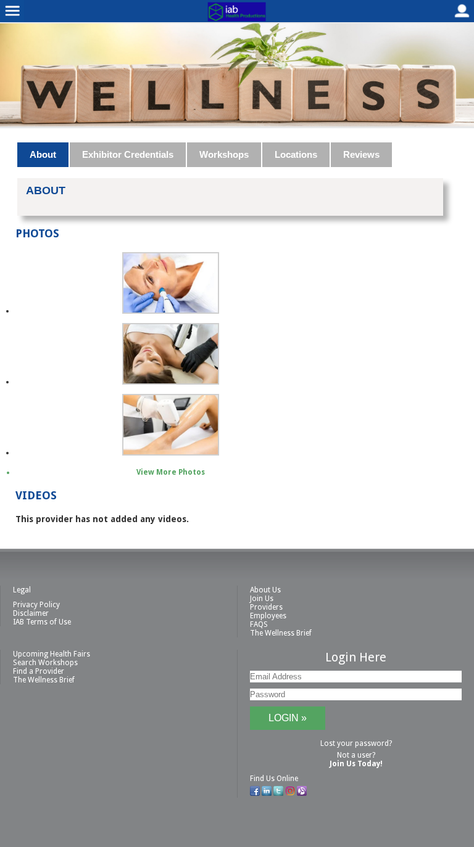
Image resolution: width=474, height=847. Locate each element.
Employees (268, 616)
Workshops (224, 154)
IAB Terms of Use (42, 622)
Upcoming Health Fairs (51, 654)
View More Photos (170, 472)
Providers (266, 607)
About (43, 154)
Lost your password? (356, 743)
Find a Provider (38, 671)
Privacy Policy (36, 604)
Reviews (361, 154)
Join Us (261, 598)
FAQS (259, 624)
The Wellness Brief (281, 633)
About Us (265, 590)
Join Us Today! (356, 763)
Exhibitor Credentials (127, 154)
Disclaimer (31, 613)
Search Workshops (45, 662)
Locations (296, 154)
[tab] (43, 154)
